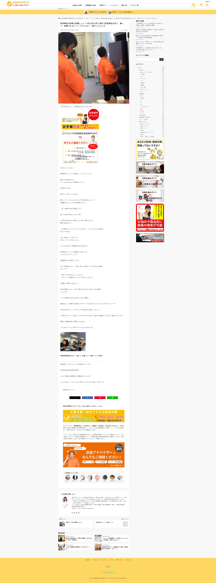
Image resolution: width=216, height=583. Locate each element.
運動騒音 (152, 85)
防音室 (152, 130)
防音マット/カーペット (152, 123)
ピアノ (152, 91)
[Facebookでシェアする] (87, 397)
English (207, 1)
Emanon (125, 578)
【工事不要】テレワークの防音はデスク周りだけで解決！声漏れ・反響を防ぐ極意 (149, 24)
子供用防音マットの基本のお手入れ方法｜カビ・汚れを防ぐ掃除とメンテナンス (149, 48)
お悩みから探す (77, 5)
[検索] (161, 59)
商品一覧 (124, 5)
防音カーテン (152, 128)
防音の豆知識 (151, 115)
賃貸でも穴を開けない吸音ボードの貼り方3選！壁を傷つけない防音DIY (150, 30)
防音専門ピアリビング (69, 390)
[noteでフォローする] (76, 513)
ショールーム (114, 5)
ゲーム (152, 76)
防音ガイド (103, 5)
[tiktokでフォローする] (79, 513)
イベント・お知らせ (151, 119)
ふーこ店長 (124, 30)
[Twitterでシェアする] (75, 397)
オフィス (152, 113)
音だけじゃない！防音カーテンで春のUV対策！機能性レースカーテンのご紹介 (150, 42)
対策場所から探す (90, 5)
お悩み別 (151, 70)
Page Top (108, 566)
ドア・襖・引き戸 (152, 106)
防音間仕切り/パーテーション (152, 132)
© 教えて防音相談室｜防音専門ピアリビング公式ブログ (102, 578)
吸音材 (152, 134)
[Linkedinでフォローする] (74, 513)
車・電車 (152, 74)
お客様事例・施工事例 (151, 117)
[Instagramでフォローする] (72, 513)
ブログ (151, 68)
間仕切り (152, 110)
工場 (152, 95)
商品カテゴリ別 (151, 122)
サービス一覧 (134, 5)
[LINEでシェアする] (112, 397)
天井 (152, 108)
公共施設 (152, 98)
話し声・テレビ (152, 89)
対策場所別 (151, 93)
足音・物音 (152, 87)
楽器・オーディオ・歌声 (152, 72)
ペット (152, 80)
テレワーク (152, 78)
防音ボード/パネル (152, 125)
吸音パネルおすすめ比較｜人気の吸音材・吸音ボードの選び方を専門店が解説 (149, 36)
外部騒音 (152, 83)
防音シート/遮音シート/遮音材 (152, 136)
